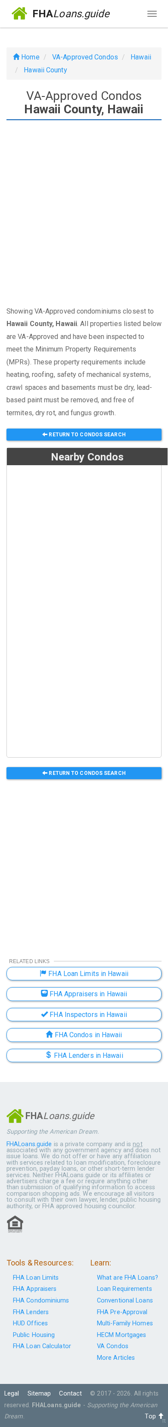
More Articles (116, 1358)
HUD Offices (30, 1323)
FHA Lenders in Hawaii (87, 1055)
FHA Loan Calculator (42, 1346)
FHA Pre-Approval (122, 1312)
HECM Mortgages (121, 1335)
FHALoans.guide (29, 1144)
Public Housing (34, 1335)
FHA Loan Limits (36, 1277)
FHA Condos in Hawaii (87, 1035)
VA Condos (112, 1346)
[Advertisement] (84, 214)
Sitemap (39, 1393)
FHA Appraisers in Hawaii (88, 994)
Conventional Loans (125, 1300)
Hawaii (141, 57)
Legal (11, 1393)
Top (151, 1416)
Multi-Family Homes (125, 1323)
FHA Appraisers (34, 1289)
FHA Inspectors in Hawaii (87, 1014)
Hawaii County (45, 70)
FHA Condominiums (41, 1300)
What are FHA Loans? (127, 1277)
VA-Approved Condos (85, 57)
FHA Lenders (31, 1312)
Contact (70, 1393)
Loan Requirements (124, 1289)
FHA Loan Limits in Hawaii (87, 974)
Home (29, 57)
